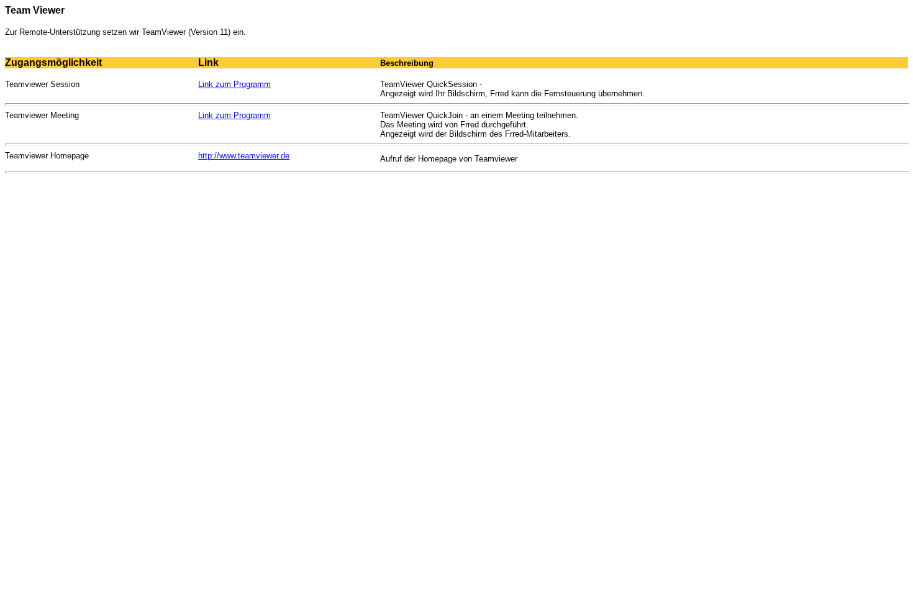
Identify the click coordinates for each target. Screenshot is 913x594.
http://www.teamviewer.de (243, 155)
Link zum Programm (234, 84)
